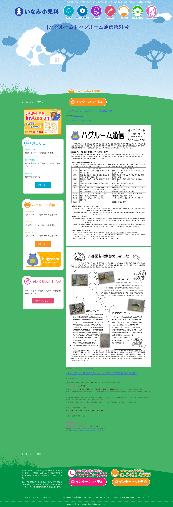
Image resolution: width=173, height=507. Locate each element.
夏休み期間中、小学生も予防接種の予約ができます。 (43, 163)
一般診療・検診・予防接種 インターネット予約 (88, 482)
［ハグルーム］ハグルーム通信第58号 (41, 223)
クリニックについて (82, 12)
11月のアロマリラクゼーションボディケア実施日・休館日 (101, 373)
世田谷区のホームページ (89, 428)
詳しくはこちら (41, 300)
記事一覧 (42, 185)
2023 (39, 102)
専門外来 (96, 12)
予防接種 (110, 12)
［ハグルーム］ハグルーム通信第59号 (41, 213)
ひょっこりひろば (137, 12)
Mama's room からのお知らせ (82, 431)
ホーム (27, 497)
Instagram (107, 391)
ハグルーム (124, 12)
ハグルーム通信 (77, 368)
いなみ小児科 (28, 102)
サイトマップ (143, 497)
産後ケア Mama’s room (151, 12)
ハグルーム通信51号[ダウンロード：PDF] (78, 120)
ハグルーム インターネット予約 (131, 482)
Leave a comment (88, 368)
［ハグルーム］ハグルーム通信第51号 (89, 111)
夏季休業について (32, 175)
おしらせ (69, 12)
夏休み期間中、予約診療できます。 (40, 151)
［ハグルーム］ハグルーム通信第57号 (41, 234)
